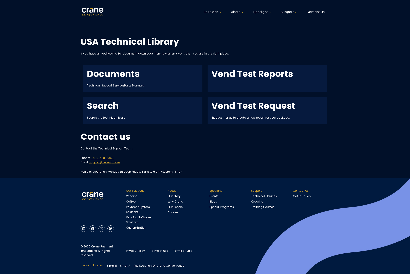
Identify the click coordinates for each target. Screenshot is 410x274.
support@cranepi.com (104, 162)
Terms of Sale (182, 251)
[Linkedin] (84, 228)
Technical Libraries (264, 196)
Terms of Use (159, 251)
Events (213, 196)
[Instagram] (110, 228)
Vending (132, 196)
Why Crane (175, 202)
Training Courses (262, 207)
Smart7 (125, 266)
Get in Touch (302, 196)
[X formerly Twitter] (101, 228)
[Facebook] (93, 228)
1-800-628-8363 (102, 158)
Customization (136, 228)
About (172, 191)
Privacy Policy (135, 251)
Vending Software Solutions (138, 219)
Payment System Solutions (138, 209)
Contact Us (316, 12)
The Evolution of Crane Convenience (158, 266)
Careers (173, 212)
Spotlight (215, 191)
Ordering (257, 202)
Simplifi (112, 266)
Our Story (174, 196)
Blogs (213, 202)
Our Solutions (135, 191)
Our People (175, 207)
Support (256, 191)
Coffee (131, 202)
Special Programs (221, 207)
